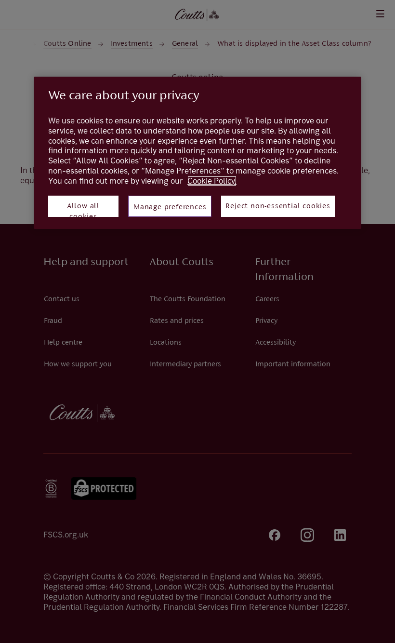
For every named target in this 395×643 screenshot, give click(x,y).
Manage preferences (169, 207)
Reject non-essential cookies (277, 206)
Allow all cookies (83, 209)
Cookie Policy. (212, 181)
